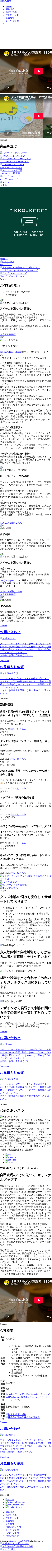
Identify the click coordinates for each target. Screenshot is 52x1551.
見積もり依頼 (12, 1533)
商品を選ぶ (11, 12)
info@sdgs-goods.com (10, 580)
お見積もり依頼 (8, 334)
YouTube (20, 1504)
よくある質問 (12, 21)
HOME (9, 6)
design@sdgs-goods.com (11, 352)
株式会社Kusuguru (30, 1397)
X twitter (19, 1507)
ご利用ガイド (12, 15)
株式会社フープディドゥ (18, 1394)
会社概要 (10, 1524)
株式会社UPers (38, 1394)
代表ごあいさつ (13, 1527)
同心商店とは (12, 9)
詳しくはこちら (18, 729)
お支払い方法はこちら (11, 522)
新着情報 (10, 18)
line (12, 1499)
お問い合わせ (12, 1536)
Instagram (20, 1502)
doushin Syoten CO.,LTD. (19, 1541)
